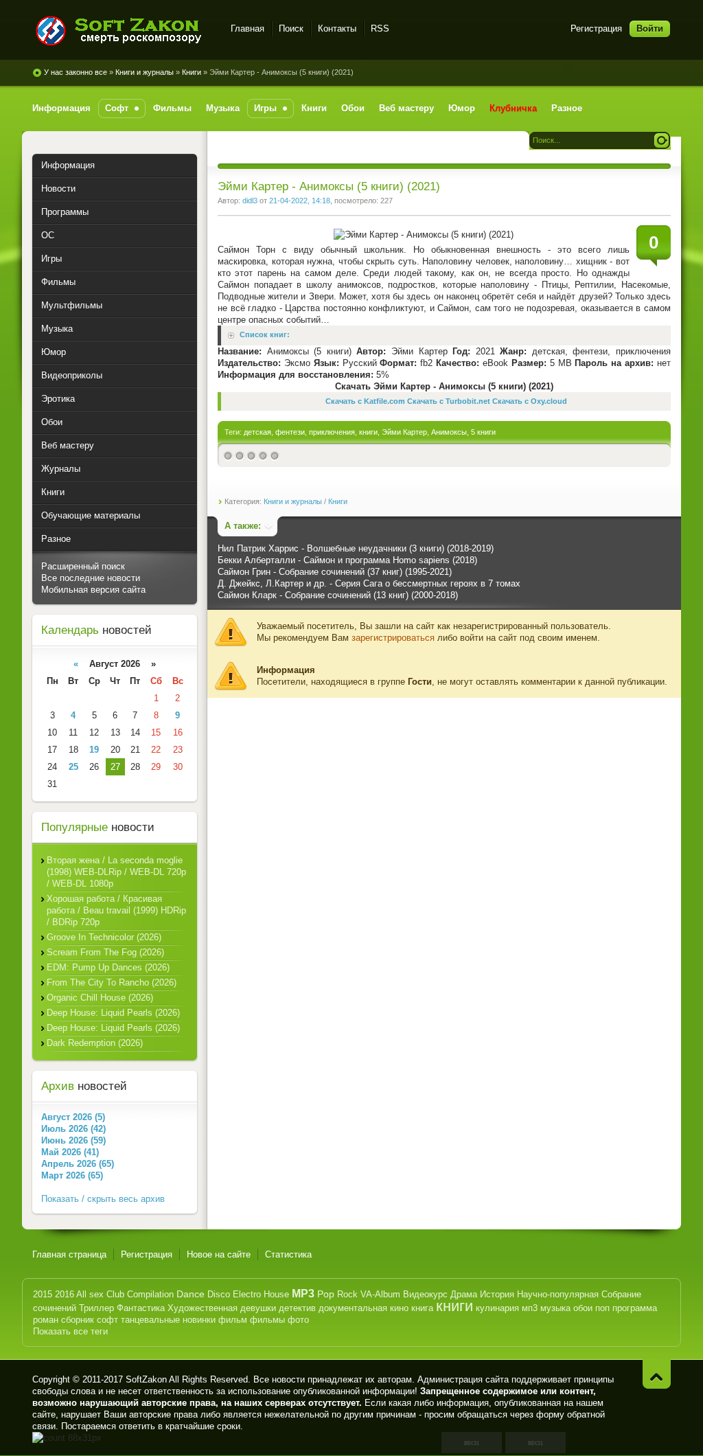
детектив (297, 1308)
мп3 (530, 1308)
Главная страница (69, 1254)
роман (45, 1320)
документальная (353, 1308)
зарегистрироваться (393, 638)
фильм (232, 1320)
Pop (325, 1293)
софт (107, 1320)
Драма (463, 1294)
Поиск (291, 28)
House (276, 1294)
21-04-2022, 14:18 (299, 200)
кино (399, 1308)
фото (298, 1320)
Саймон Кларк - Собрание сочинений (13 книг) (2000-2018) (338, 595)
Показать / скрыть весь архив (103, 1199)
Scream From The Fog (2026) (105, 952)
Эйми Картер (404, 432)
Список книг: (265, 335)
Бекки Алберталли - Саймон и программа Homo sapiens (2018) (347, 560)
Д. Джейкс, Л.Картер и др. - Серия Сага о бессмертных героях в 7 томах (369, 583)
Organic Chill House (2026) (100, 997)
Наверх (657, 1374)
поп (602, 1308)
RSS (380, 28)
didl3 (249, 200)
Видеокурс (425, 1294)
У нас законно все (75, 72)
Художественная (203, 1308)
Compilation (150, 1294)
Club (115, 1294)
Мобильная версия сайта (93, 589)
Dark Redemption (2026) (95, 1043)
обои (582, 1308)
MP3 (303, 1293)
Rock (347, 1294)
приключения (332, 432)
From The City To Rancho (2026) (111, 982)
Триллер (96, 1308)
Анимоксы (449, 432)
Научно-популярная (558, 1294)
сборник (77, 1320)
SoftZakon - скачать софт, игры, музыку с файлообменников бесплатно (123, 30)
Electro (247, 1294)
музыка (555, 1308)
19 (94, 749)
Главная (247, 28)
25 (73, 767)
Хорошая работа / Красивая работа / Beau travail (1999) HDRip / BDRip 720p (116, 910)
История (497, 1294)
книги (368, 432)
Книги (191, 72)
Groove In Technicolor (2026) (104, 937)
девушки (258, 1308)
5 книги (483, 432)
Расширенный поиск (83, 566)
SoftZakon (146, 1379)
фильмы (267, 1320)
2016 (64, 1294)
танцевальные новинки (168, 1320)
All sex (90, 1294)
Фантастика (141, 1308)
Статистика (288, 1254)
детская (257, 432)
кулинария (497, 1308)
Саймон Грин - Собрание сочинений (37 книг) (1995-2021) (335, 572)
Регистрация (596, 28)
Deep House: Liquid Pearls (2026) (113, 1013)
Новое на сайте (219, 1254)
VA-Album (380, 1294)
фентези (290, 432)
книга (422, 1308)
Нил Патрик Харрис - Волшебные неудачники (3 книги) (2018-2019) (356, 548)
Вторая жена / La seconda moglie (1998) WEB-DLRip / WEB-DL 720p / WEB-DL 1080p (116, 872)
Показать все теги (70, 1331)
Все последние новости (90, 578)
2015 (42, 1294)
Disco (218, 1294)
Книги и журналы (144, 72)
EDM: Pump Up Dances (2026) (108, 967)
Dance (190, 1293)
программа (634, 1308)
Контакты (337, 28)
